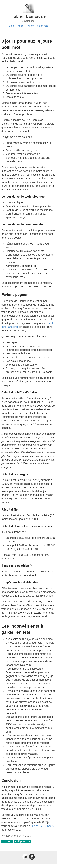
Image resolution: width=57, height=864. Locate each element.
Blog (11, 25)
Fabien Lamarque (28, 16)
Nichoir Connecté (38, 25)
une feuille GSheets (42, 826)
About (21, 25)
